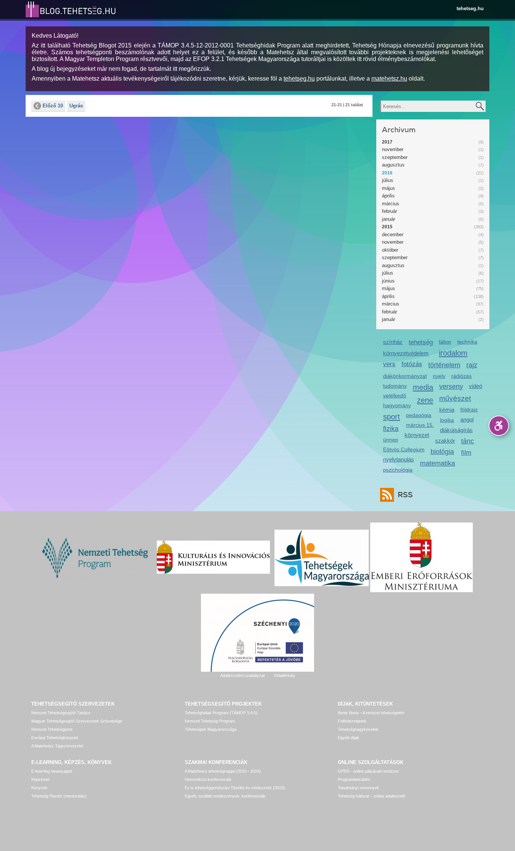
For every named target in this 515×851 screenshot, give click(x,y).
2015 (387, 227)
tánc (467, 441)
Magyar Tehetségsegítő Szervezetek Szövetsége (76, 721)
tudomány (395, 386)
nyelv (439, 376)
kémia (446, 409)
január (388, 219)
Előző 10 (53, 105)
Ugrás (76, 105)
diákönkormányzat (405, 376)
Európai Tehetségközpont (54, 737)
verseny (451, 386)
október (390, 250)
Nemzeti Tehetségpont (51, 729)
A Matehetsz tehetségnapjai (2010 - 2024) (223, 771)
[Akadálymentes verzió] (499, 426)
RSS (405, 495)
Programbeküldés (354, 779)
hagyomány (397, 405)
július (387, 180)
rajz (471, 365)
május (388, 188)
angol (467, 419)
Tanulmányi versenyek (358, 787)
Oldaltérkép (284, 675)
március (390, 203)
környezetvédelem (406, 353)
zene (425, 400)
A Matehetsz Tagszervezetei (57, 746)
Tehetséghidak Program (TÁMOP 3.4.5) (221, 712)
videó (475, 386)
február (389, 211)
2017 (387, 142)
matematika (437, 463)
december (392, 234)
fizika (391, 428)
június (388, 281)
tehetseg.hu (470, 8)
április (388, 196)
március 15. (420, 425)
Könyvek (39, 787)
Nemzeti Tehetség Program (210, 721)
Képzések (40, 779)
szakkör (445, 440)
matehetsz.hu (389, 78)
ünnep (390, 440)
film (466, 452)
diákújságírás (456, 430)
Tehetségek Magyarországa (210, 729)
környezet (417, 435)
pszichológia (397, 470)
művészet (455, 398)
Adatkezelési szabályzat (242, 675)
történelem (444, 365)
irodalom (453, 352)
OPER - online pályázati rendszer (368, 771)
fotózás (412, 364)
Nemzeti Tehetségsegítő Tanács (60, 712)
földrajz (469, 409)
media (423, 387)
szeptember (395, 157)
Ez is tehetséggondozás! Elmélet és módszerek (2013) (235, 787)
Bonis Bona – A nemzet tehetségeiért (371, 712)
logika (447, 420)
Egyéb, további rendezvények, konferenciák (225, 796)
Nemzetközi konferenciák (208, 779)
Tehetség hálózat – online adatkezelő (371, 796)
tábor (445, 342)
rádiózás (461, 376)
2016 (387, 173)
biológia (442, 451)
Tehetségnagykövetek (358, 729)
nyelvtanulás (398, 459)
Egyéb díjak (348, 737)
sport (391, 416)
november (392, 149)
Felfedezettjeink (352, 721)
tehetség (421, 342)
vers (389, 364)
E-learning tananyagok (51, 771)
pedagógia (418, 415)
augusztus (393, 165)
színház (393, 342)
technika (467, 342)
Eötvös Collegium (404, 449)
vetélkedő (394, 396)
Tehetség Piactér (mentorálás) (59, 796)
